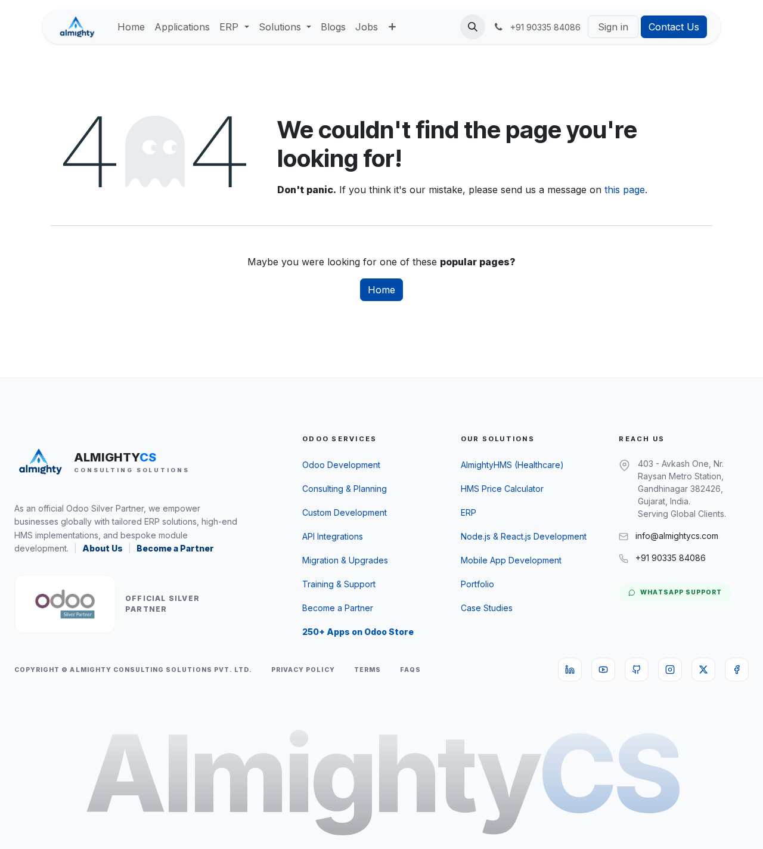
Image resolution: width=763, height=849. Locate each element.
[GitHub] (637, 669)
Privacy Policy (303, 670)
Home (381, 290)
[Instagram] (670, 669)
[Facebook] (737, 669)
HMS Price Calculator (502, 489)
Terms (367, 670)
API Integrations (332, 536)
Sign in (613, 27)
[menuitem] (131, 27)
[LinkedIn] (570, 669)
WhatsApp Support (681, 592)
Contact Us (674, 27)
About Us (102, 548)
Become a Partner (175, 548)
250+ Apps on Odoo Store (358, 632)
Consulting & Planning (344, 489)
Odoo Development (341, 465)
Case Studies (487, 608)
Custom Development (344, 512)
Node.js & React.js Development (524, 536)
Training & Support (339, 584)
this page (624, 190)
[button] (472, 26)
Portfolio (477, 584)
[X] (703, 669)
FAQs (410, 670)
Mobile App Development (511, 560)
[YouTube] (603, 669)
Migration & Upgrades (345, 560)
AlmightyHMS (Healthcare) (512, 465)
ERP (468, 512)
